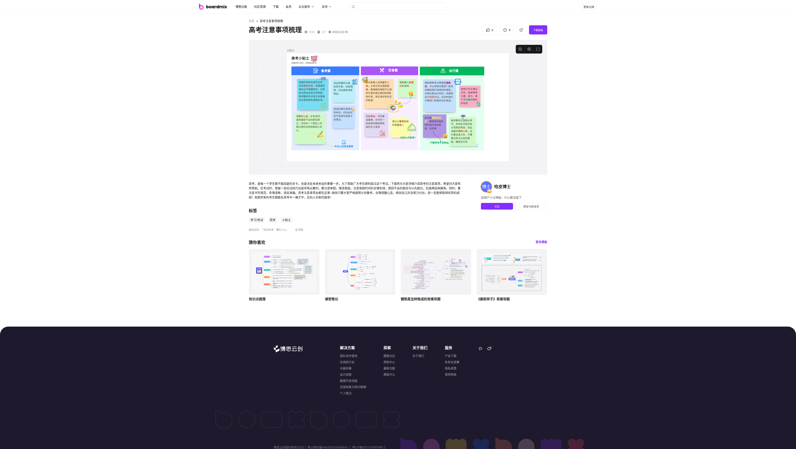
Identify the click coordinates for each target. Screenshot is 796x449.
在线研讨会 (347, 362)
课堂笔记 (331, 299)
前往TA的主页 (531, 206)
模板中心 (389, 374)
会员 (288, 6)
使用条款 (450, 374)
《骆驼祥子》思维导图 (493, 299)
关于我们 (418, 355)
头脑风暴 (346, 368)
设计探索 (346, 374)
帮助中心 (389, 362)
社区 (252, 21)
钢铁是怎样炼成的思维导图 (420, 299)
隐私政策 (450, 368)
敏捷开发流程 (348, 380)
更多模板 (541, 242)
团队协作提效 (348, 355)
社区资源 (260, 6)
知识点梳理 (257, 299)
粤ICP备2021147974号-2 (368, 447)
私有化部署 (452, 362)
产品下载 (450, 355)
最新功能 (389, 368)
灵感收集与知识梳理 (353, 387)
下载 (276, 6)
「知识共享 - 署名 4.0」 (274, 229)
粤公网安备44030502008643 (328, 447)
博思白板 (241, 6)
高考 (272, 220)
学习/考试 (256, 220)
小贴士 (286, 220)
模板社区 (389, 355)
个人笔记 (346, 393)
